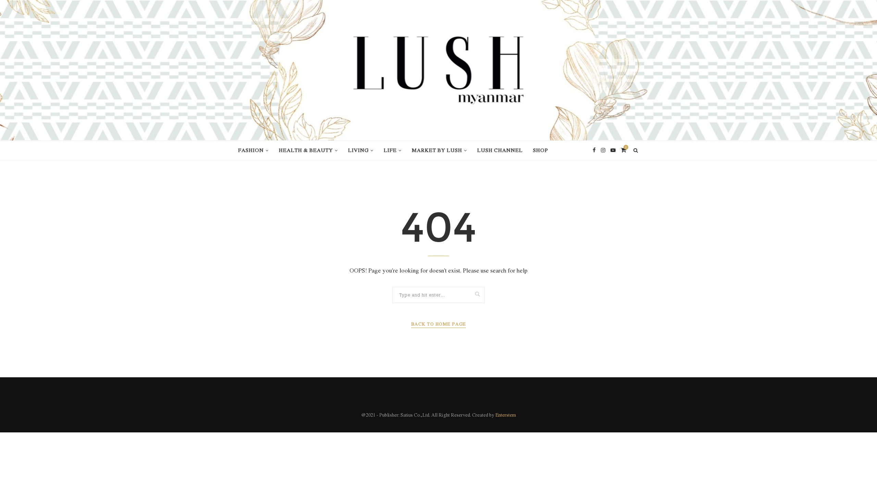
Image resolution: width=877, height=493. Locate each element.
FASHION (251, 150)
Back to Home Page (438, 324)
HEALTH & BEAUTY (306, 150)
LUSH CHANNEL (500, 150)
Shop (540, 150)
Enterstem (505, 415)
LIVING (358, 150)
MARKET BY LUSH (437, 150)
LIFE (390, 150)
